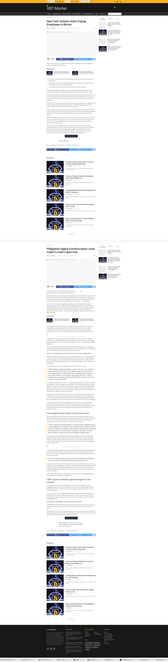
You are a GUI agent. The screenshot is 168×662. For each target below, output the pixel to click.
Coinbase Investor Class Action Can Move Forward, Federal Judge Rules (61, 72)
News (96, 13)
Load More (71, 233)
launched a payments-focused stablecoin (78, 450)
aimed (82, 397)
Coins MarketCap (56, 13)
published (64, 397)
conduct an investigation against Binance (57, 469)
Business (74, 28)
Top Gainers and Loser (88, 13)
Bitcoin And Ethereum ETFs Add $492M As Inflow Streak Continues (80, 220)
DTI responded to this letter (56, 473)
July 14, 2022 (60, 28)
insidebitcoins (97, 645)
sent (51, 467)
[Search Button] (120, 14)
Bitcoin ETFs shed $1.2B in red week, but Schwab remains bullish (114, 41)
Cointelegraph (53, 530)
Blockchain (69, 28)
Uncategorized (97, 634)
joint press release (87, 92)
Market (77, 28)
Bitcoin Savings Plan (87, 111)
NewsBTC (87, 649)
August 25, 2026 (57, 74)
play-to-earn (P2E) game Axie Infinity (63, 348)
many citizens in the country (73, 350)
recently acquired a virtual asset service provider (80, 296)
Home (49, 13)
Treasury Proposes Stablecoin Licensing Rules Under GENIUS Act (86, 72)
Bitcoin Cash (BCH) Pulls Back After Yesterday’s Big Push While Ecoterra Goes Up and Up (114, 32)
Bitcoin (51, 17)
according (56, 328)
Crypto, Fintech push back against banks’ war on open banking (114, 24)
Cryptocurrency (61, 145)
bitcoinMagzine (53, 145)
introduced (78, 406)
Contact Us (102, 13)
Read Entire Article (71, 136)
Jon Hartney (53, 28)
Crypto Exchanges (66, 13)
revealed (92, 340)
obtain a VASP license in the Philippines (67, 305)
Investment (68, 145)
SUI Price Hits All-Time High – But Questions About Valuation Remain (114, 48)
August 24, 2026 (83, 74)
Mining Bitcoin (75, 145)
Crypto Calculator (77, 13)
